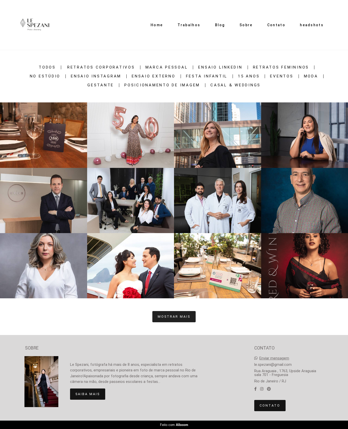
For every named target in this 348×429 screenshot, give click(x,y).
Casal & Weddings (235, 85)
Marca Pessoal (166, 67)
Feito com (174, 425)
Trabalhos (189, 25)
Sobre (246, 25)
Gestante (100, 85)
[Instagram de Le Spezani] (261, 389)
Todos (47, 67)
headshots (312, 25)
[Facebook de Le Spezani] (255, 389)
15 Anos (249, 76)
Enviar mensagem (274, 358)
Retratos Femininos (281, 67)
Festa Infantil (207, 76)
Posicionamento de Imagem (162, 85)
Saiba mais (87, 394)
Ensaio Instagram (96, 76)
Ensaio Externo (154, 76)
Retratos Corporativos (101, 67)
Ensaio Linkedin (220, 67)
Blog (220, 25)
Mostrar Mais (174, 316)
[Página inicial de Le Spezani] (35, 25)
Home (157, 25)
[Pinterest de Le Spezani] (269, 389)
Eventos (281, 76)
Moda (311, 76)
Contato (276, 25)
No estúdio (45, 76)
